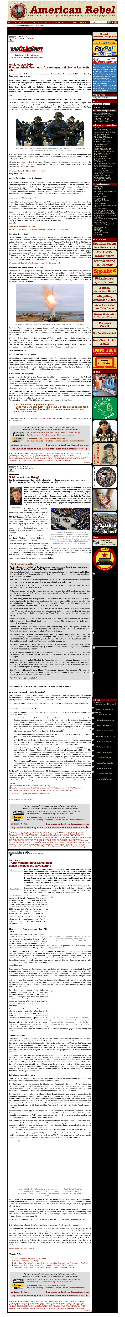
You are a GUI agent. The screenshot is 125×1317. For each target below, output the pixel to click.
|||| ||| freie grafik (105, 704)
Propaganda (74, 842)
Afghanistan (27, 832)
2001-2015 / (98, 107)
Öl (32, 842)
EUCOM (31, 455)
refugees (12, 844)
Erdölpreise (80, 834)
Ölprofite (42, 459)
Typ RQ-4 (37, 846)
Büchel (66, 453)
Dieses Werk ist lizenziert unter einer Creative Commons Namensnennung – (54, 811)
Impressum (104, 778)
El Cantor (97, 207)
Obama (28, 842)
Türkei (34, 460)
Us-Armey (50, 460)
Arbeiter (51, 453)
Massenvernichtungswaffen (72, 1303)
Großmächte (37, 457)
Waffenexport (67, 460)
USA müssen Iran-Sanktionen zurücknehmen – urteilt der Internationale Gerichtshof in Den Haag (51, 1263)
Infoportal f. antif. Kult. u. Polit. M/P (105, 215)
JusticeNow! (98, 220)
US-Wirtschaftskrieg (48, 1308)
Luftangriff (38, 841)
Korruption (20, 839)
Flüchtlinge (70, 455)
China (88, 453)
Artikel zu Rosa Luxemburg (105, 720)
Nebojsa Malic (34, 1305)
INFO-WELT (97, 217)
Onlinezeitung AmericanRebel (62, 11)
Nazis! (16, 842)
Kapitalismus (75, 837)
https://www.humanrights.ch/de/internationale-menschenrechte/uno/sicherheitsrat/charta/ (42, 790)
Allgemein (28, 854)
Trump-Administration (73, 1307)
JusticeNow (30, 1225)
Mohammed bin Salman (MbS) (67, 841)
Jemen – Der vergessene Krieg (26, 1261)
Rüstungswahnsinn (77, 459)
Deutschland (42, 834)
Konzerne (83, 837)
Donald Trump (68, 1301)
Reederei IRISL (75, 1305)
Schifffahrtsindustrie (40, 1307)
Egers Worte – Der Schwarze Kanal (105, 205)
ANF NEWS (97, 190)
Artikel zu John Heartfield (104, 752)
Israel (63, 837)
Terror (22, 846)
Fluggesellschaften (15, 1303)
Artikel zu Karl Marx (104, 715)
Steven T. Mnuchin (54, 1307)
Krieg (40, 839)
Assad (78, 832)
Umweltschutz (41, 460)
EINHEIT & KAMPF (100, 203)
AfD (21, 832)
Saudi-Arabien (59, 844)
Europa (26, 836)
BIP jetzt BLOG (98, 193)
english (66, 834)
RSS (115, 22)
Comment (87, 462)
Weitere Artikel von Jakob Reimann (21, 1248)
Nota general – (59, 22)
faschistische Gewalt (59, 455)
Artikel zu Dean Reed (105, 774)
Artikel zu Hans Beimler (105, 731)
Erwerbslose (24, 455)
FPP (76, 455)
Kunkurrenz (35, 459)
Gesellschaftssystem (15, 457)
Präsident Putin (52, 842)
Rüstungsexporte (65, 459)
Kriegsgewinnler (14, 459)
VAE (66, 846)
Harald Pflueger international (103, 210)
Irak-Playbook (36, 1303)
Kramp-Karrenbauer (66, 457)
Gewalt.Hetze (27, 457)
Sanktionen (12, 1307)
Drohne (60, 834)
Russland (49, 459)
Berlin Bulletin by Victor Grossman (105, 191)
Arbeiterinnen (58, 453)
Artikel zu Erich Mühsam (105, 725)
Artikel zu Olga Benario (104, 741)
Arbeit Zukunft (29, 38)
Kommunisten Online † (101, 227)
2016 (103, 107)
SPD (19, 460)
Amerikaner (34, 1301)
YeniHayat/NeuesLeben (101, 236)
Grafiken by (97, 702)
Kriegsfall (77, 457)
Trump (29, 460)
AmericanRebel (25, 453)
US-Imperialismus (36, 1308)
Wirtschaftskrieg (79, 1308)
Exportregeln (39, 455)
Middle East (52, 841)
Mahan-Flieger (58, 1303)
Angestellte (34, 453)
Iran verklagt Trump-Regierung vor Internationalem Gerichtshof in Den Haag (43, 1265)
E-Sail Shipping (78, 1301)
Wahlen (86, 846)
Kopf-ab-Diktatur (53, 457)
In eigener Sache (16, 22)
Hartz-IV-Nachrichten (100, 208)
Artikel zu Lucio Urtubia (104, 768)
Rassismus (86, 842)
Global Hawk (37, 837)
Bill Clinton (58, 1301)
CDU (83, 453)
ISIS (58, 837)
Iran (46, 457)
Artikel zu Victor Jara (105, 758)
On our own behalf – (39, 22)
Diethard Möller (14, 455)
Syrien (24, 460)
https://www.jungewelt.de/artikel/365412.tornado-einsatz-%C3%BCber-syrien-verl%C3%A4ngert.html (46, 788)
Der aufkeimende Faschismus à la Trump (30, 1259)
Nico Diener (29, 468)
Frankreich (76, 836)
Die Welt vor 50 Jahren (101, 200)
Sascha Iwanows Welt (101, 232)
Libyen (32, 841)
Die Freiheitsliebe (99, 198)
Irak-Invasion (26, 1303)
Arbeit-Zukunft (98, 188)
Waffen (60, 460)
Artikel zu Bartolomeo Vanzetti (105, 736)
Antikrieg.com (98, 186)
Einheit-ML (97, 202)
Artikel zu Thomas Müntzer (105, 709)
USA (55, 460)
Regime (83, 1305)
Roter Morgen (98, 231)
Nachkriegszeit (83, 841)
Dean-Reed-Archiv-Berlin (102, 195)
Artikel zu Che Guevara (104, 747)
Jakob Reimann (38, 854)
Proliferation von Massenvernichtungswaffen (54, 1305)
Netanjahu (21, 842)
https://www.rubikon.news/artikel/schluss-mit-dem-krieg (30, 786)
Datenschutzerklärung (104, 780)
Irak (43, 457)
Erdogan (73, 834)
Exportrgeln (48, 455)
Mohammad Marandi (22, 1305)
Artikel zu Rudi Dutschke (105, 763)
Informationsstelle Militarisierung (104, 214)
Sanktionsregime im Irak (25, 1307)
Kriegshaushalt (25, 459)
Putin (80, 842)
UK (42, 846)
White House (69, 1308)
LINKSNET (97, 229)
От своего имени (77, 22)
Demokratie (34, 834)
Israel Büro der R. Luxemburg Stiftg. (105, 219)
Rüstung (56, 459)
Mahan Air (49, 1303)
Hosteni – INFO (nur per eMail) (104, 212)
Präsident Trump (63, 842)
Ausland (51, 1301)
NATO (11, 842)
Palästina (43, 842)
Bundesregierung (75, 453)
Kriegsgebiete (85, 457)
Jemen (67, 837)
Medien (44, 841)
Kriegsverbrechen (15, 841)
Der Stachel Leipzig (100, 196)
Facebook (112, 22)
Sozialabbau (13, 460)
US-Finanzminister (23, 1308)
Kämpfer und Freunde (101, 222)
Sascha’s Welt (98, 234)
